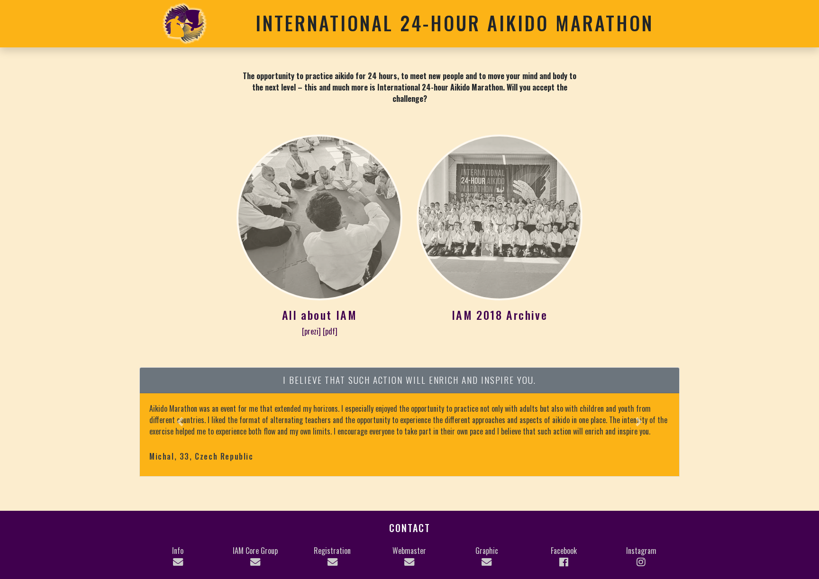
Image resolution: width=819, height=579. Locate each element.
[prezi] (311, 331)
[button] (180, 422)
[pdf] (330, 331)
